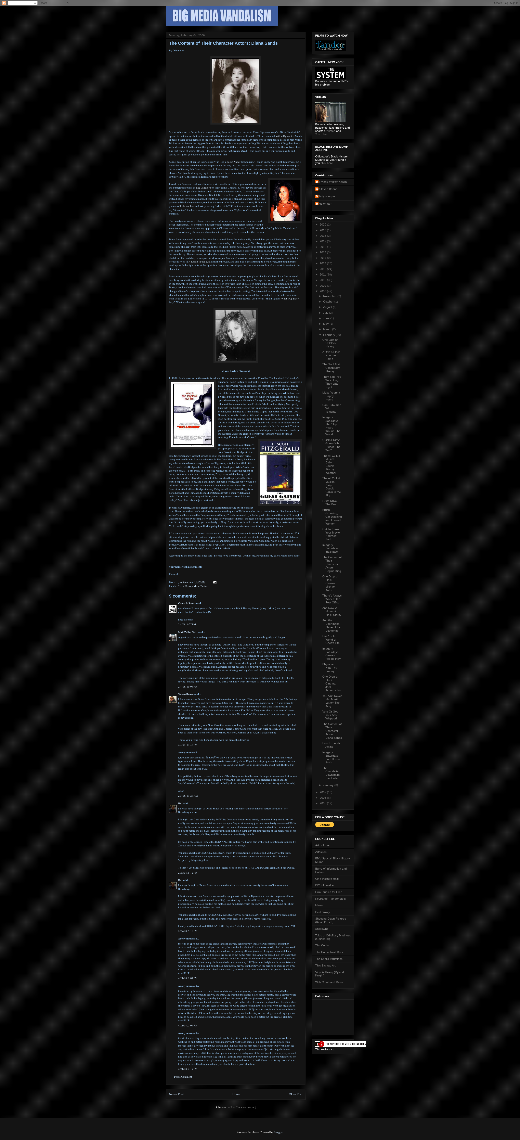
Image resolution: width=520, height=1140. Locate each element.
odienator (325, 203)
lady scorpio (327, 196)
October (328, 301)
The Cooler (322, 945)
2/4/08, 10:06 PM (187, 686)
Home (236, 1094)
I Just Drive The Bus (329, 502)
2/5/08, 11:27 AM (188, 795)
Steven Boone (186, 694)
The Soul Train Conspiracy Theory (331, 368)
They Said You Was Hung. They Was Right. (331, 381)
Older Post (295, 1094)
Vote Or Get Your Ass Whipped (330, 715)
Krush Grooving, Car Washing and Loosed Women (332, 516)
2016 (323, 246)
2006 (323, 797)
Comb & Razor (187, 603)
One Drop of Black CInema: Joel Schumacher (332, 683)
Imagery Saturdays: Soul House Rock (331, 757)
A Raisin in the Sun (199, 261)
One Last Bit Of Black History (330, 343)
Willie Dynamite (285, 136)
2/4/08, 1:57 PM (187, 624)
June (326, 318)
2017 (323, 241)
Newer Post (176, 1094)
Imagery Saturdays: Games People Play (331, 653)
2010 (323, 280)
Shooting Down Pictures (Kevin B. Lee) (330, 920)
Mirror (319, 905)
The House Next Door (329, 952)
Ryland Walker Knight (333, 181)
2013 (323, 263)
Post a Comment (183, 1076)
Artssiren (321, 852)
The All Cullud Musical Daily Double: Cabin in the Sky (331, 487)
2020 (323, 224)
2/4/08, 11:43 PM (187, 745)
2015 (323, 252)
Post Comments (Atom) (243, 1107)
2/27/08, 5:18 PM (187, 931)
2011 (323, 274)
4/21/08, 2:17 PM (187, 1069)
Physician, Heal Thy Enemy (329, 668)
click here (327, 163)
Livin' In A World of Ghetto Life (331, 640)
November (330, 296)
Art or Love (322, 845)
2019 (323, 230)
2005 (323, 803)
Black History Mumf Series (192, 586)
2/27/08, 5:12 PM (187, 872)
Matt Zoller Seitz (188, 632)
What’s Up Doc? (290, 298)
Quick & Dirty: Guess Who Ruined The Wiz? (331, 445)
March (327, 329)
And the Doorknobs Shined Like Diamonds (331, 625)
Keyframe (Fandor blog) (330, 898)
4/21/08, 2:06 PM (187, 1025)
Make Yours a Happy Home (331, 396)
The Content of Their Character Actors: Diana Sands (332, 730)
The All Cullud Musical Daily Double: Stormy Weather (331, 464)
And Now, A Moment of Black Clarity (331, 611)
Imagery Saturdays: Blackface (330, 548)
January (328, 785)
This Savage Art (325, 965)
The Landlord (203, 187)
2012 (323, 269)
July (326, 312)
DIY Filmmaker (324, 885)
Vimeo (331, 130)
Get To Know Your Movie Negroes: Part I (331, 534)
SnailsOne (321, 928)
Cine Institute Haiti (327, 878)
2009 (323, 285)
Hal (180, 803)
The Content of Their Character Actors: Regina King (332, 563)
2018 (323, 235)
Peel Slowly (322, 912)
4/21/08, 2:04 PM (187, 978)
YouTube (321, 134)
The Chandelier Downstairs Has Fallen (331, 773)
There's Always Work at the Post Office (332, 599)
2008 (323, 291)
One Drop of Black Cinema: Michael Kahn (330, 583)
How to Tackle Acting (331, 745)
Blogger (278, 1132)
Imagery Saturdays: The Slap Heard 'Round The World (331, 426)
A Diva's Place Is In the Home (331, 355)
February (329, 334)
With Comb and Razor (329, 982)
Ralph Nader (233, 162)
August (328, 307)
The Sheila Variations (328, 958)
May (326, 323)
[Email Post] (214, 582)
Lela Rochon (187, 206)
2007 (323, 792)
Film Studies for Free (328, 892)
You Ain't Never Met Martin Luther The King (332, 701)
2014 (323, 257)
